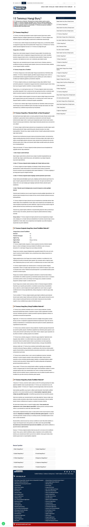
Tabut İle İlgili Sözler (19, 518)
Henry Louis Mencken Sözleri (52, 492)
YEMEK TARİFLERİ (59, 6)
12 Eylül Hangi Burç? (18, 462)
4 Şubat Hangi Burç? (19, 453)
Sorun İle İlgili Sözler (19, 496)
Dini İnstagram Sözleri (19, 511)
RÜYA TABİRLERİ (68, 6)
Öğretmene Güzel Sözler (51, 490)
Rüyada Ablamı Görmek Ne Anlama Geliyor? (55, 480)
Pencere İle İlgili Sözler (51, 501)
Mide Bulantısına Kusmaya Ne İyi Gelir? (23, 483)
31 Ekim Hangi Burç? (19, 458)
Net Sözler (17, 520)
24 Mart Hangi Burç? (19, 467)
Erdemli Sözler (18, 485)
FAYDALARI (51, 6)
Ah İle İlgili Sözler (18, 504)
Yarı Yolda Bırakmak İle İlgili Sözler (22, 499)
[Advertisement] (7, 19)
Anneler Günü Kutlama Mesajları (52, 508)
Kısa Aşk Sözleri (49, 511)
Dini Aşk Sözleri (18, 513)
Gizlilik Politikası (39, 473)
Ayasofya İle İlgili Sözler (51, 504)
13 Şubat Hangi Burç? (41, 467)
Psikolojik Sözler (18, 517)
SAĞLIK (43, 6)
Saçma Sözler (18, 503)
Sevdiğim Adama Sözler (51, 496)
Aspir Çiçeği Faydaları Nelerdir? (52, 482)
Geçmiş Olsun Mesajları (51, 518)
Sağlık (15, 12)
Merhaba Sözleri (49, 483)
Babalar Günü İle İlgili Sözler (52, 499)
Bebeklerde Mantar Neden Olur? (21, 482)
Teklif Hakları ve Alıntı (61, 473)
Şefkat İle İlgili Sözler (50, 494)
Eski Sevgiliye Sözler (19, 494)
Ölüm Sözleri (48, 515)
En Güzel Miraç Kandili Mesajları (21, 508)
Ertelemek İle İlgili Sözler (51, 506)
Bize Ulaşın (70, 473)
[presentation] (57, 3)
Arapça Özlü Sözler (50, 487)
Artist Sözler (48, 485)
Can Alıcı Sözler (49, 497)
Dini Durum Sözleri (18, 501)
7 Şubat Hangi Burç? (40, 449)
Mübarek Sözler (18, 489)
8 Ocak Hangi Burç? (40, 453)
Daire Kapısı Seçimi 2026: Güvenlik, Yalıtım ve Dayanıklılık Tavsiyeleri (40, 2)
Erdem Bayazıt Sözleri (50, 510)
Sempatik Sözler (49, 503)
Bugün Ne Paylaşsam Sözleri (52, 520)
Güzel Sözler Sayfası (19, 487)
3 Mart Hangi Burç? (18, 449)
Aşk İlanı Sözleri (18, 492)
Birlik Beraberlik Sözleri (20, 506)
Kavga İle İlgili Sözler (50, 517)
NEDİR (46, 6)
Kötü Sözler (17, 490)
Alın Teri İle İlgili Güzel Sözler (52, 489)
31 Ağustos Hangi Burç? (41, 462)
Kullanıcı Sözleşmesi (49, 473)
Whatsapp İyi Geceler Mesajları (21, 510)
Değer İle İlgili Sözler (50, 513)
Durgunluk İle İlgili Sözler (20, 515)
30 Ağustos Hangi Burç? (41, 458)
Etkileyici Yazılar (18, 497)
